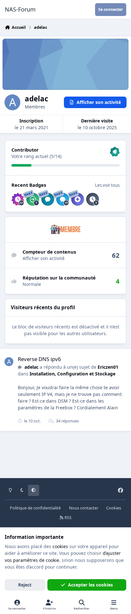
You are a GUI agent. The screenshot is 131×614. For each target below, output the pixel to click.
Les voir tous (107, 185)
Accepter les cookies (90, 585)
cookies (60, 546)
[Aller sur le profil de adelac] (8, 361)
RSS (68, 517)
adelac (31, 367)
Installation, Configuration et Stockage (72, 374)
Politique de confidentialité (35, 508)
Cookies (113, 508)
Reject (24, 585)
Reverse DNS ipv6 (39, 359)
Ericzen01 (108, 367)
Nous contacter (83, 508)
